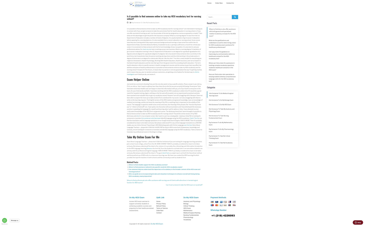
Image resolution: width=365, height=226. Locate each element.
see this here (188, 125)
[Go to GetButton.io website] (5, 224)
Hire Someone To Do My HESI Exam (220, 105)
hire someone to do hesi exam (151, 118)
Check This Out (194, 118)
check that (165, 153)
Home (209, 3)
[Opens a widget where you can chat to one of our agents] (358, 222)
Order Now (219, 3)
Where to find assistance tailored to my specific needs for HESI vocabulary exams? (155, 167)
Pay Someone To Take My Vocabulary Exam (145, 23)
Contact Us (230, 3)
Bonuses (149, 148)
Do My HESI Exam (157, 224)
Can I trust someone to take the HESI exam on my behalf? (184, 185)
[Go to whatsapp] (4, 220)
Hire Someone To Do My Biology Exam (221, 100)
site (137, 116)
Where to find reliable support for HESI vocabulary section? (148, 165)
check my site (147, 49)
